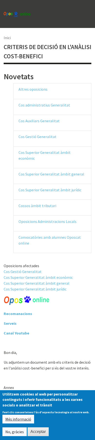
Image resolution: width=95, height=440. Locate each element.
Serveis (10, 323)
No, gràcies (14, 431)
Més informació (18, 419)
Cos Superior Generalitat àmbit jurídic (50, 189)
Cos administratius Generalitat (44, 105)
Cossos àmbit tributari (37, 205)
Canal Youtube (16, 333)
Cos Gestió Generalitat (38, 136)
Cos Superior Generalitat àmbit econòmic (38, 277)
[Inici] (17, 14)
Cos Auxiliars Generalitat (39, 120)
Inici (7, 37)
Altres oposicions (33, 89)
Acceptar (38, 432)
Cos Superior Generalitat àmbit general (51, 174)
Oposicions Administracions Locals (47, 221)
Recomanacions (18, 313)
